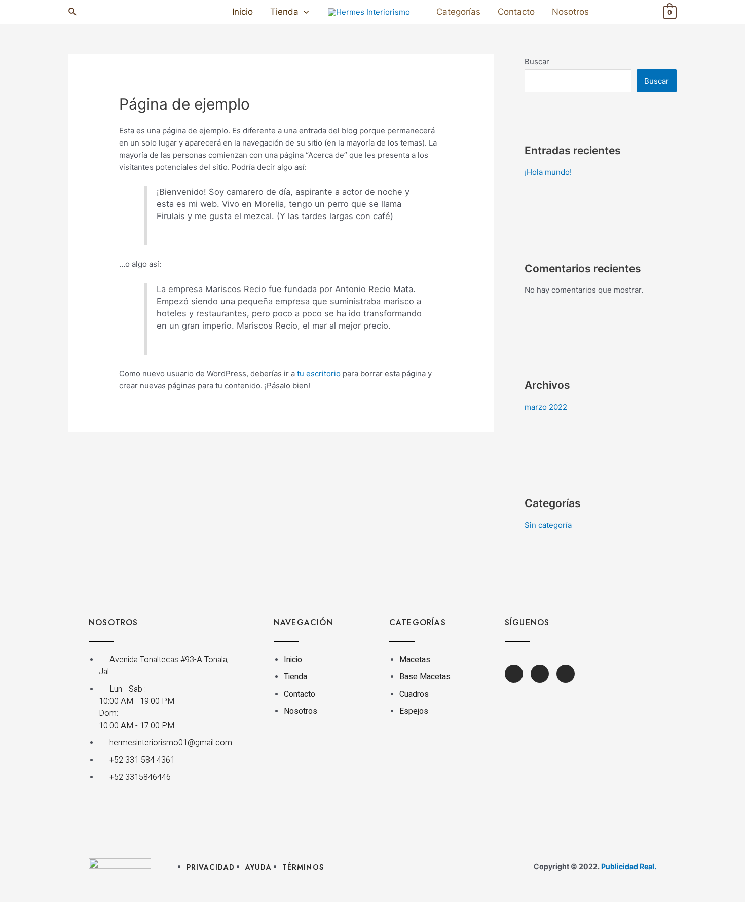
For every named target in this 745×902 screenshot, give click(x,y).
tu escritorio (319, 373)
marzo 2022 (546, 407)
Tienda (284, 12)
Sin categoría (548, 525)
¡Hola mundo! (548, 172)
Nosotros (570, 12)
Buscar (537, 61)
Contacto (516, 12)
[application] (304, 12)
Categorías (458, 12)
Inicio (242, 12)
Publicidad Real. (628, 866)
